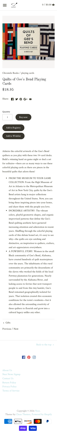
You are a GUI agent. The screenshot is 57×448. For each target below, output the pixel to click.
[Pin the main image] (20, 98)
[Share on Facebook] (12, 98)
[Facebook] (23, 357)
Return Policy (9, 382)
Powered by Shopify (42, 414)
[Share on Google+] (25, 98)
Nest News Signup (11, 374)
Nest (37, 411)
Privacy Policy (9, 386)
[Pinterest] (28, 357)
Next (16, 329)
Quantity (6, 111)
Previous (6, 329)
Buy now (23, 117)
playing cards (27, 73)
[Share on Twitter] (16, 98)
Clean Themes (23, 414)
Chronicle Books (10, 73)
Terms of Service (10, 390)
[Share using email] (30, 98)
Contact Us (7, 378)
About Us (7, 370)
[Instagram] (34, 357)
